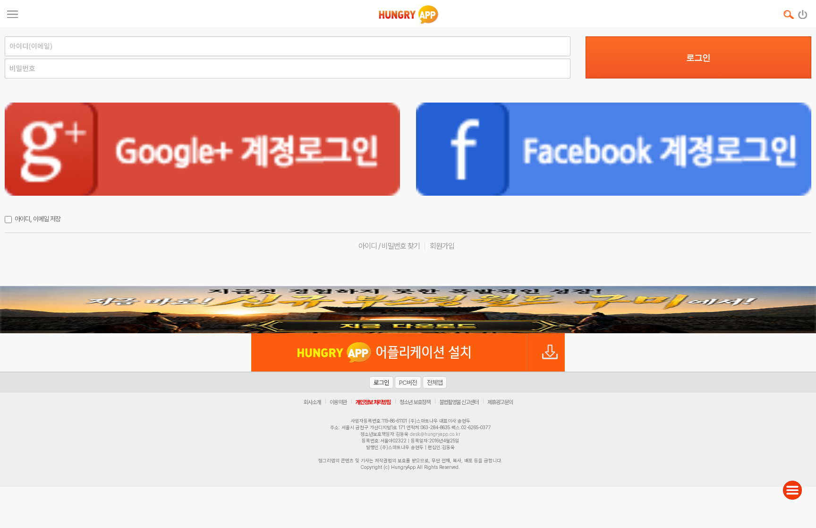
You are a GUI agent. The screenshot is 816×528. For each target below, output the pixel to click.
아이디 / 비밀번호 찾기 (389, 246)
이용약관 (338, 402)
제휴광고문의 (500, 402)
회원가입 (442, 246)
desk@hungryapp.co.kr (435, 434)
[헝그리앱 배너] (408, 309)
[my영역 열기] (12, 13)
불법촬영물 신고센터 (458, 402)
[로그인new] (803, 12)
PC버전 (408, 382)
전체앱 (434, 382)
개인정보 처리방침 (373, 402)
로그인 (698, 57)
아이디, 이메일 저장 (37, 219)
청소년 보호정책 (415, 402)
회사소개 (312, 402)
